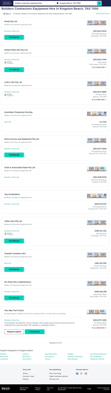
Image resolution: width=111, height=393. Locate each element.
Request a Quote (14, 332)
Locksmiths (4, 359)
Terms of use (50, 388)
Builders (70, 354)
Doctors (48, 359)
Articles (25, 373)
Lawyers (25, 354)
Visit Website (14, 37)
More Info (15, 31)
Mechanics (26, 356)
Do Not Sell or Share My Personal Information (70, 388)
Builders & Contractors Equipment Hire (18, 24)
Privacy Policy (38, 388)
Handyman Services (97, 359)
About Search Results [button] (102, 13)
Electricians (4, 356)
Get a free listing (55, 373)
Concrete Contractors (75, 356)
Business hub (54, 379)
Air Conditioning (95, 356)
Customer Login (28, 376)
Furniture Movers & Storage (55, 313)
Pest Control (27, 359)
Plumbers (3, 354)
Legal (89, 389)
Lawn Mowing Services (98, 354)
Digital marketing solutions (58, 376)
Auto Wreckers (73, 359)
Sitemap (26, 379)
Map (7, 14)
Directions (7, 31)
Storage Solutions (10, 313)
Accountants (49, 356)
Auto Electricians (51, 354)
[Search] (99, 3)
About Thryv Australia (24, 388)
